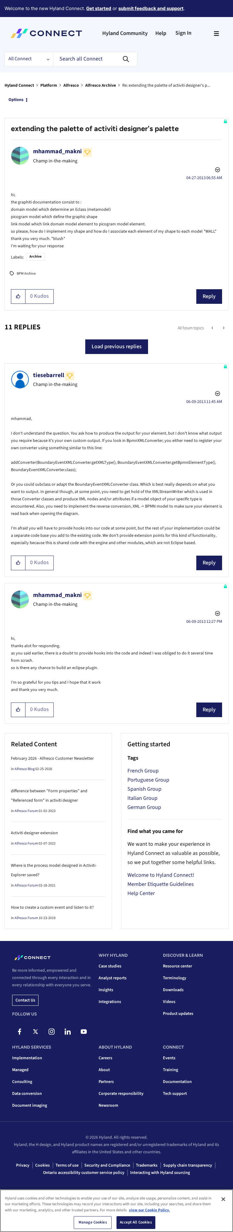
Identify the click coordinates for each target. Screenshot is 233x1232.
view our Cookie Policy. (149, 1210)
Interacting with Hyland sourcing (160, 1173)
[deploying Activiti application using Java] (213, 328)
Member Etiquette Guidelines (160, 884)
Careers (105, 1058)
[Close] (223, 1199)
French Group (143, 771)
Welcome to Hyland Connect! (160, 875)
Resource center (177, 966)
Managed (20, 1070)
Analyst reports (113, 978)
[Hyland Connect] (46, 33)
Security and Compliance (107, 1165)
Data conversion (27, 1094)
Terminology (174, 978)
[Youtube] (83, 1031)
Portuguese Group (148, 780)
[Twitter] (35, 1031)
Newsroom (108, 1105)
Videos (169, 1002)
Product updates (178, 1014)
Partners (106, 1082)
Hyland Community (125, 33)
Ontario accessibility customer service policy (83, 1173)
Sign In (183, 33)
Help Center (141, 893)
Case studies (110, 966)
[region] (116, 1210)
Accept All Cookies (136, 1222)
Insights (106, 990)
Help (160, 33)
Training (170, 1070)
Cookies (42, 1165)
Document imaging (29, 1105)
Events (169, 1058)
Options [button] (15, 100)
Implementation (27, 1058)
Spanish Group (144, 789)
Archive (35, 256)
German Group (144, 807)
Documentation (177, 1082)
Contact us (25, 1000)
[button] (18, 297)
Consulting (22, 1082)
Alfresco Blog (25, 769)
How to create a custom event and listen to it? (52, 907)
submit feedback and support (151, 8)
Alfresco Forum (26, 811)
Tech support (175, 1094)
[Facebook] (19, 1031)
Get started (98, 8)
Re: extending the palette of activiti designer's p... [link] (166, 85)
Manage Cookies (93, 1222)
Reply (209, 296)
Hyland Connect (19, 85)
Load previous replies (117, 346)
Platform (48, 85)
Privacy (22, 1165)
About (104, 1070)
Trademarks (146, 1165)
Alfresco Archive (100, 85)
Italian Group (142, 798)
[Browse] (216, 33)
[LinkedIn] (67, 1031)
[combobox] (95, 59)
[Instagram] (51, 1031)
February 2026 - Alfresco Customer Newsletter (52, 758)
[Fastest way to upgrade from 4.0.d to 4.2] (223, 328)
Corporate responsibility (121, 1094)
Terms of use (67, 1165)
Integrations (110, 1002)
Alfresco (71, 85)
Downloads (173, 990)
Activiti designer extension (34, 833)
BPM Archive (26, 273)
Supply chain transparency (187, 1165)
